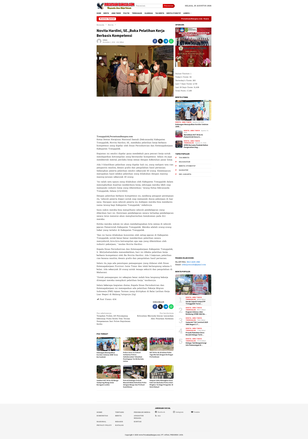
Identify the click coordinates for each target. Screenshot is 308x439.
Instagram (179, 412)
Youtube (197, 412)
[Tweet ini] (160, 41)
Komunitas (102, 415)
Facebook (161, 412)
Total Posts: (181, 90)
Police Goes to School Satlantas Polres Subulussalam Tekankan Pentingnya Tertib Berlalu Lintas (133, 356)
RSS (159, 415)
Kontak (137, 421)
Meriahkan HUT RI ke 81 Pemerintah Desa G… (193, 136)
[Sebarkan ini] (155, 41)
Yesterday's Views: (184, 80)
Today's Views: (182, 77)
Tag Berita (184, 157)
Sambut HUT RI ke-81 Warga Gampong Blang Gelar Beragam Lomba (107, 382)
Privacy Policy (104, 425)
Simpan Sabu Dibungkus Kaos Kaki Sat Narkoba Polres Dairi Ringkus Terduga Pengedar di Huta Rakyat (161, 383)
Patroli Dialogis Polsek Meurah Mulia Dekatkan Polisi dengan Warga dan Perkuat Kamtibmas (134, 383)
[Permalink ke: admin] (99, 41)
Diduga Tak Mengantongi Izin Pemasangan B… (196, 344)
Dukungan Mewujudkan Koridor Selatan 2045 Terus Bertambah (107, 355)
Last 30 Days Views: (184, 87)
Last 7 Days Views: (184, 84)
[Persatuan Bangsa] (116, 5)
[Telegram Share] (165, 41)
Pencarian (168, 5)
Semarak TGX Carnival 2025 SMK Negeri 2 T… (197, 323)
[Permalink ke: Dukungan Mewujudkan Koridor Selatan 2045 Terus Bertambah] (109, 344)
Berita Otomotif (187, 166)
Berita (178, 122)
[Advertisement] (135, 116)
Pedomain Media (142, 412)
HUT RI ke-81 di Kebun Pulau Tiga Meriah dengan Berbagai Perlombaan (161, 354)
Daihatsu (183, 170)
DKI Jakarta (185, 174)
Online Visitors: (182, 73)
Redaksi (119, 421)
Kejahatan (184, 161)
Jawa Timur (186, 122)
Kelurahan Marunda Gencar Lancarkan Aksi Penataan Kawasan (155, 316)
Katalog (119, 425)
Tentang (119, 412)
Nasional (101, 421)
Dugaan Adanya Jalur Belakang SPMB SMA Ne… (196, 313)
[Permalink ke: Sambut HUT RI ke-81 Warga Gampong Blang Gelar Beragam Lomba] (109, 372)
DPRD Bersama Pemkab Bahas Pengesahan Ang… (196, 146)
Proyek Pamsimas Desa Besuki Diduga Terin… (195, 334)
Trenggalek (189, 143)
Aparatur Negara (139, 417)
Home (99, 412)
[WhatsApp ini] (171, 41)
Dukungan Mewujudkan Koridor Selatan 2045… (191, 125)
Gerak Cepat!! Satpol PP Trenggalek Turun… (195, 302)
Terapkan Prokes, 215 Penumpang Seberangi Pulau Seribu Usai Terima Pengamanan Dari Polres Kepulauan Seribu (113, 319)
